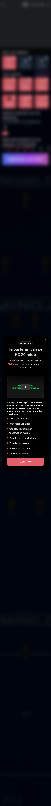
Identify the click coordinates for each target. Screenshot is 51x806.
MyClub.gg (13, 364)
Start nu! (25, 461)
